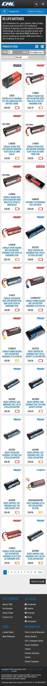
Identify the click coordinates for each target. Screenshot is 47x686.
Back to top (36, 581)
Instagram (31, 621)
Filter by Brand (8, 57)
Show (4, 52)
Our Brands (7, 608)
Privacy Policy (6, 671)
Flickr (29, 617)
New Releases (9, 636)
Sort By (25, 52)
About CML (8, 604)
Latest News (8, 632)
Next (40, 572)
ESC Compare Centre (34, 640)
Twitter (29, 608)
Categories (14, 11)
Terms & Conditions (33, 669)
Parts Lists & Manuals (34, 632)
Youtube (30, 612)
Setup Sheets (31, 636)
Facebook (31, 604)
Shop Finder (8, 612)
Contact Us (8, 617)
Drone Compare (32, 661)
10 (35, 572)
